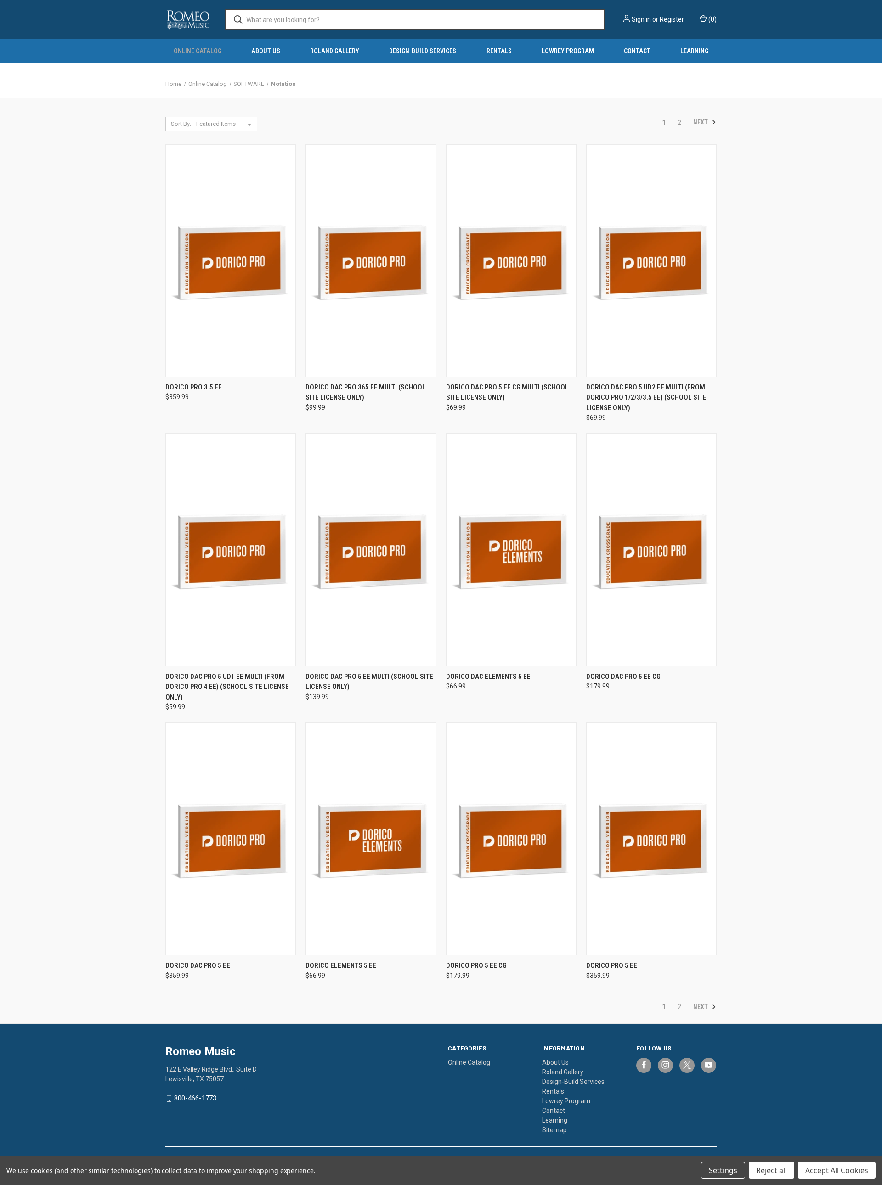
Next (701, 122)
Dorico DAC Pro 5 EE (197, 965)
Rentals (499, 51)
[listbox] (226, 124)
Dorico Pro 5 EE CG (476, 965)
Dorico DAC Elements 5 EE (488, 676)
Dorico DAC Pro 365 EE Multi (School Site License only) (365, 392)
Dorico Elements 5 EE (340, 965)
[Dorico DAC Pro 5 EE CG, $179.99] (651, 549)
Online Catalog (197, 51)
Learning (694, 51)
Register (672, 19)
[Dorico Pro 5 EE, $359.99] (651, 839)
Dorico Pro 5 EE (611, 965)
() (712, 19)
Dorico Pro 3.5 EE (193, 387)
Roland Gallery (334, 51)
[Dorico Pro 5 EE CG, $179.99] (511, 839)
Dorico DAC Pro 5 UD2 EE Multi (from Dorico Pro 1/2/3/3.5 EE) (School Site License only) (646, 397)
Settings (723, 1170)
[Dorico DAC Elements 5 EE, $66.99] (511, 549)
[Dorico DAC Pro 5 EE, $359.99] (230, 839)
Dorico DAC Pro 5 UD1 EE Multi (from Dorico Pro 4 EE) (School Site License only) (227, 686)
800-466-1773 (195, 1098)
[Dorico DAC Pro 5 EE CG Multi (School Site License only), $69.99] (511, 260)
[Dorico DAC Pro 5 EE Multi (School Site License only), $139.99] (370, 549)
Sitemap (554, 1130)
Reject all (771, 1170)
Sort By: (181, 123)
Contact (637, 51)
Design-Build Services (422, 51)
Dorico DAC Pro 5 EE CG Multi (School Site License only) (507, 392)
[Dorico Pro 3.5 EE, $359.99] (230, 260)
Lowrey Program (568, 51)
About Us (265, 51)
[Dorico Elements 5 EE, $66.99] (370, 839)
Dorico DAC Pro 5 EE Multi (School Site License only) (369, 681)
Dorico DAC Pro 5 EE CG (623, 676)
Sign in (641, 19)
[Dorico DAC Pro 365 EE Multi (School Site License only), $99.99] (370, 260)
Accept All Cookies (836, 1170)
